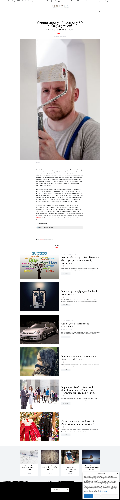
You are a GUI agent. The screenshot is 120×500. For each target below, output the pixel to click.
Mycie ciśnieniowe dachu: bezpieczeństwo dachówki (91, 467)
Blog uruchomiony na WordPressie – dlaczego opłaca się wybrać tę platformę (80, 260)
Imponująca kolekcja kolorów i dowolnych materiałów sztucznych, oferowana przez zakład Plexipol (79, 390)
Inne (60, 19)
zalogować (42, 239)
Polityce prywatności (103, 491)
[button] (117, 473)
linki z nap (60, 494)
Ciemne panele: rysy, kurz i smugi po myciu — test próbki (49, 467)
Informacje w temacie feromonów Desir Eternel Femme (78, 357)
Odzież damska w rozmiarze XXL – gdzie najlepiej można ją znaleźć (79, 422)
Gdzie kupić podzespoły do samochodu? (75, 325)
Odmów (97, 496)
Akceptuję (88, 496)
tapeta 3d (38, 217)
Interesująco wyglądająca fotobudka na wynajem (80, 292)
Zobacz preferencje (109, 496)
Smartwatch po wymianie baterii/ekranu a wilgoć (70, 468)
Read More (65, 273)
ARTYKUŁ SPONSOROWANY (67, 254)
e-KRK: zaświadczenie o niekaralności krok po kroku (28, 467)
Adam (65, 266)
